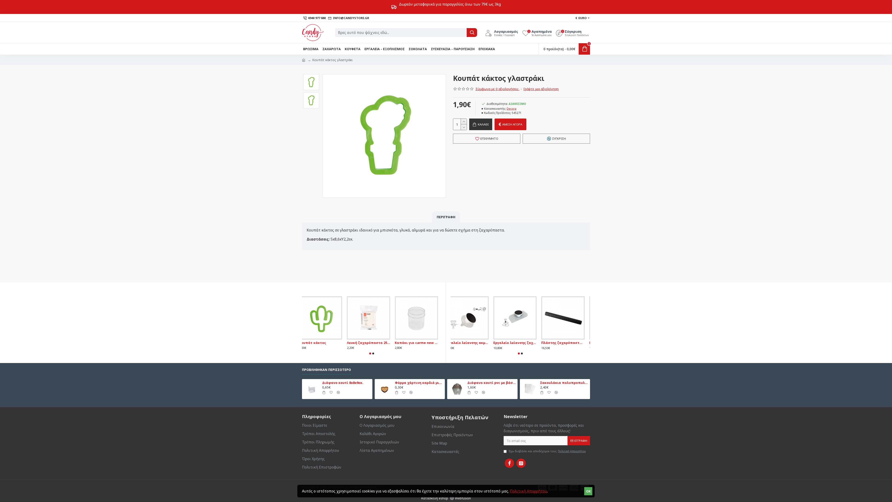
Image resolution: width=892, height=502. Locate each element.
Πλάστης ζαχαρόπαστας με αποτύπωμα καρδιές (568, 343)
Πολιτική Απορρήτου (528, 491)
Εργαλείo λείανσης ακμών (472, 343)
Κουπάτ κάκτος (315, 343)
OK (588, 491)
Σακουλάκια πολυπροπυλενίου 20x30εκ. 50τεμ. (564, 383)
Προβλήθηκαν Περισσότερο (326, 370)
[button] (311, 75)
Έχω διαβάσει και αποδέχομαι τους (547, 451)
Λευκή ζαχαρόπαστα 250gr (371, 343)
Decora (511, 109)
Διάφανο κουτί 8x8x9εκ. (342, 383)
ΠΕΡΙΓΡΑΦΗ (446, 217)
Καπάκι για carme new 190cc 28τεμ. (419, 343)
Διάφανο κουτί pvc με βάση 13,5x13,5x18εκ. (491, 383)
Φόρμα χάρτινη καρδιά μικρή (419, 383)
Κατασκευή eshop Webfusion (446, 498)
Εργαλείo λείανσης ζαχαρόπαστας (520, 343)
